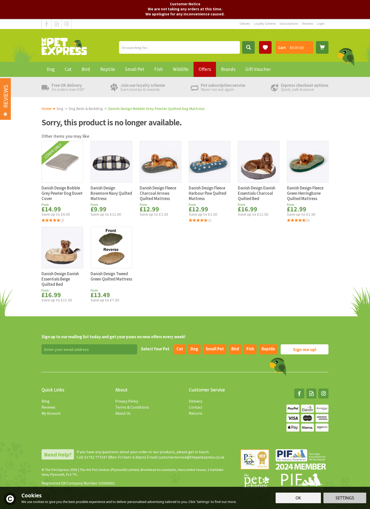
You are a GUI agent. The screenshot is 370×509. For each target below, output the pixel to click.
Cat (179, 348)
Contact (195, 407)
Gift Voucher (258, 69)
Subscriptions (288, 23)
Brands (228, 69)
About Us (123, 413)
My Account (51, 413)
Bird (235, 348)
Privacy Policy (126, 401)
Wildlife (181, 69)
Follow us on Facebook (46, 24)
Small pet (215, 348)
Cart (282, 47)
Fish (250, 348)
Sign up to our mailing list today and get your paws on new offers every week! (114, 336)
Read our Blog (56, 24)
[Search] (248, 47)
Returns (195, 413)
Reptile (268, 348)
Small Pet (134, 69)
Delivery (195, 401)
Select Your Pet (155, 348)
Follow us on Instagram (66, 24)
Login (321, 23)
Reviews (48, 407)
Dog (194, 348)
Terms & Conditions (132, 407)
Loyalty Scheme (265, 23)
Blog (46, 401)
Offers (205, 69)
